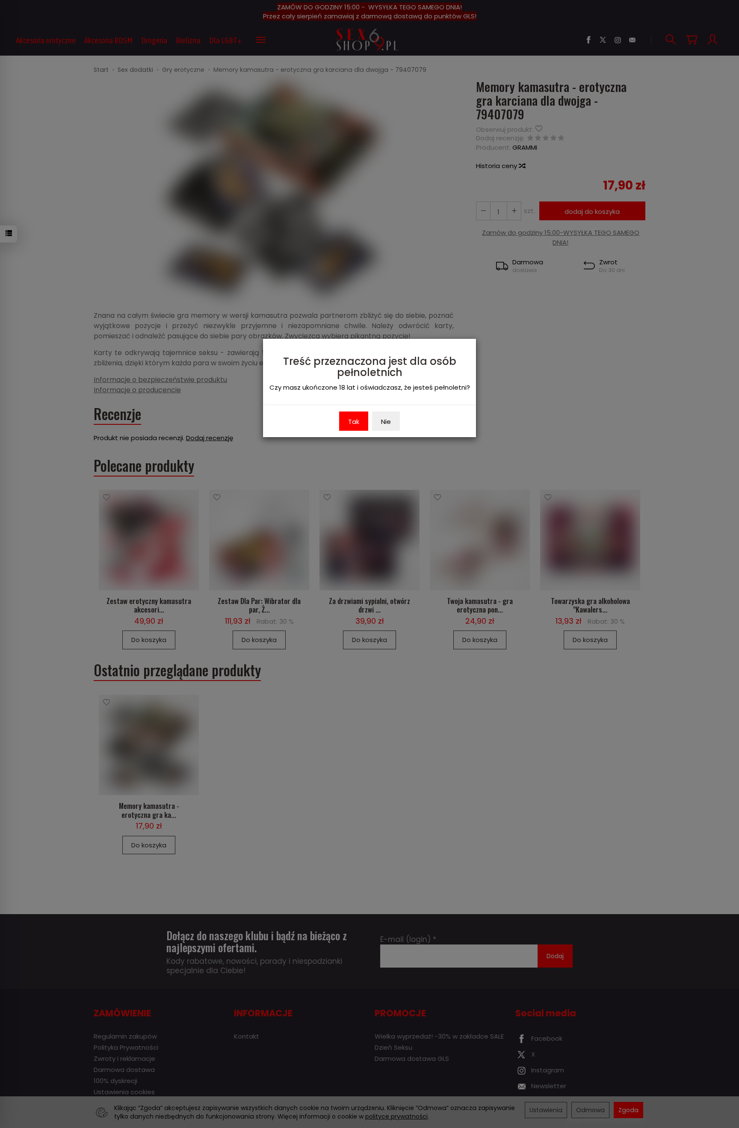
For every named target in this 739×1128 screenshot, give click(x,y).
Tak (353, 421)
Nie (386, 421)
